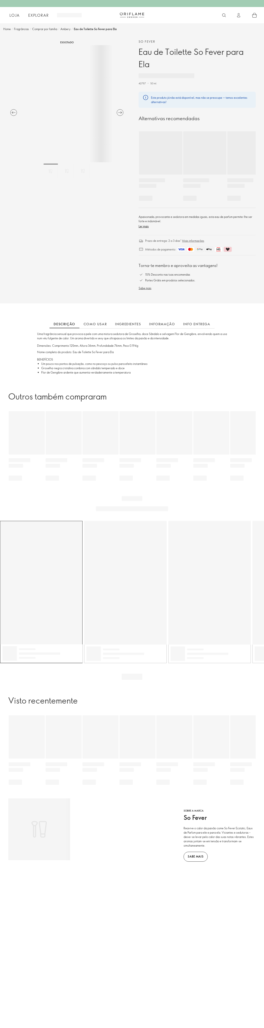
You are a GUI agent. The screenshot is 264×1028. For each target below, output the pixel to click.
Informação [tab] (162, 324)
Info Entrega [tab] (196, 324)
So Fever (147, 41)
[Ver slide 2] (67, 171)
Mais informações (193, 241)
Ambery (65, 29)
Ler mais (144, 226)
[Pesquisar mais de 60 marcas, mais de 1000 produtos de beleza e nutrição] (224, 15)
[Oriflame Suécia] (132, 15)
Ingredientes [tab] (128, 324)
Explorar (38, 15)
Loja (14, 15)
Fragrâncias (21, 29)
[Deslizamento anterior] (13, 112)
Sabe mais (145, 288)
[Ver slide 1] (51, 171)
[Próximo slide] (120, 112)
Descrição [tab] (64, 324)
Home (7, 29)
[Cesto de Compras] (254, 15)
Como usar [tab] (95, 324)
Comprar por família (44, 29)
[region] (66, 103)
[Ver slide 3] (83, 171)
